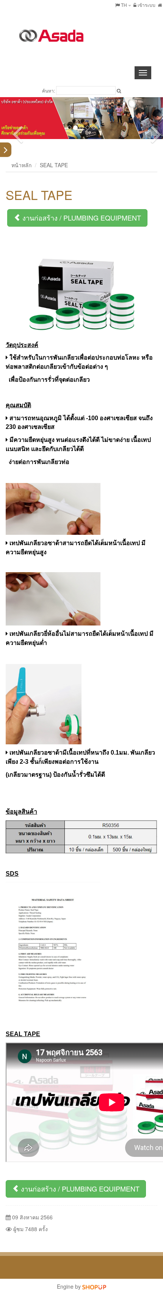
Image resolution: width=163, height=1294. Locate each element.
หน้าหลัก (21, 165)
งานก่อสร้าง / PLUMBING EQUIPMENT (80, 217)
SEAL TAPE (54, 165)
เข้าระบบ (145, 5)
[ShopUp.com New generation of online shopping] (94, 1286)
